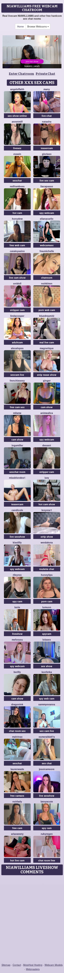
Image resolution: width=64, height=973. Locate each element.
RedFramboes (17, 186)
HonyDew (17, 218)
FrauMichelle (47, 251)
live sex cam (47, 180)
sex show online (17, 115)
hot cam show (47, 504)
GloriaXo (47, 154)
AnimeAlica (46, 413)
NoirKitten (46, 283)
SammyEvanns (46, 704)
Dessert (46, 445)
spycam (46, 633)
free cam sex (17, 407)
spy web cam (46, 698)
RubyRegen (47, 833)
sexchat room (17, 472)
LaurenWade (17, 769)
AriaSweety (17, 833)
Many (47, 89)
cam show (47, 407)
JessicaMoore (46, 769)
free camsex (17, 795)
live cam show (17, 277)
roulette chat (46, 569)
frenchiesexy (17, 380)
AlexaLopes (17, 348)
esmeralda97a (47, 736)
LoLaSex (46, 639)
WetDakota (47, 542)
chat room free (46, 860)
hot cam (17, 213)
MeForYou (17, 639)
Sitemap (6, 965)
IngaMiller (17, 445)
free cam (17, 828)
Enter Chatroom (21, 74)
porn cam (46, 601)
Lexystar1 (46, 510)
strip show (47, 536)
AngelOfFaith (17, 89)
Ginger (47, 380)
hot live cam (17, 860)
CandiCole (17, 510)
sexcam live (17, 374)
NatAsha (46, 121)
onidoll (17, 283)
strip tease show (46, 374)
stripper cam (17, 310)
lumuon (46, 607)
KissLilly (17, 542)
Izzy (47, 477)
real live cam (46, 342)
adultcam (17, 342)
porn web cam (47, 310)
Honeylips (47, 574)
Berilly (17, 672)
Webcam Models (54, 965)
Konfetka (47, 672)
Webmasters (33, 969)
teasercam (47, 148)
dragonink (17, 704)
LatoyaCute (47, 801)
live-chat (47, 115)
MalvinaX (17, 736)
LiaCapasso (46, 186)
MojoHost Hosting (32, 965)
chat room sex (17, 731)
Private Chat (45, 74)
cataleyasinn (17, 251)
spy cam (17, 601)
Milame (17, 413)
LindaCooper (17, 315)
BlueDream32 (46, 315)
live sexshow (17, 536)
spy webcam (46, 213)
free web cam (17, 245)
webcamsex (47, 245)
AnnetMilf (17, 121)
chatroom (46, 277)
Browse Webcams (37, 26)
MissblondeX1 (17, 477)
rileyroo (17, 574)
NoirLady (17, 801)
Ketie (17, 607)
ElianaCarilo (46, 218)
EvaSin (17, 154)
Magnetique (47, 348)
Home (20, 26)
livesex (17, 148)
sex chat (47, 763)
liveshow (17, 633)
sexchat (17, 180)
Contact (17, 965)
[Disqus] (32, 919)
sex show (46, 666)
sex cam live (47, 731)
